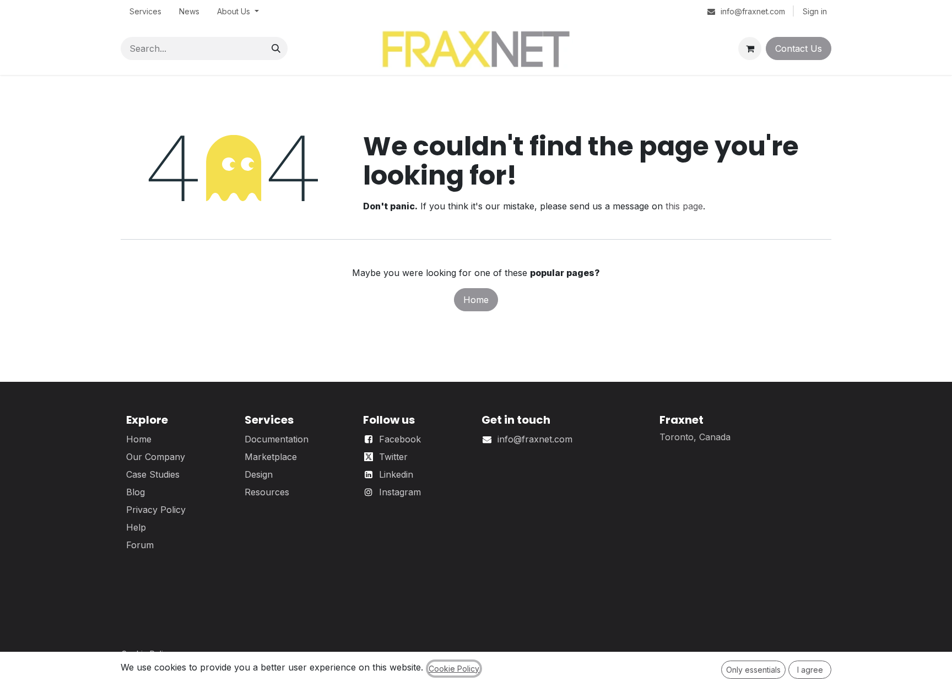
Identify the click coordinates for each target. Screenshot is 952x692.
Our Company (155, 456)
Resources (267, 492)
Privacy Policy (156, 509)
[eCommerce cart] (749, 48)
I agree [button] (810, 669)
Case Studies (153, 474)
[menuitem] (145, 11)
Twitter (393, 456)
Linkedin (396, 474)
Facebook (400, 439)
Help (136, 527)
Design (259, 474)
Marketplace (271, 456)
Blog (135, 492)
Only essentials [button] (753, 669)
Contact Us (798, 48)
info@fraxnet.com (534, 439)
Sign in (815, 11)
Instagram (400, 492)
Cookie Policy (454, 668)
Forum (140, 544)
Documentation (277, 439)
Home (476, 299)
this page (684, 206)
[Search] (276, 48)
